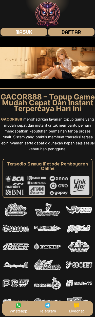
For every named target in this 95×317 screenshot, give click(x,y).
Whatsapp (18, 311)
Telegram (47, 311)
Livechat (76, 311)
